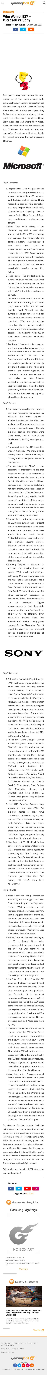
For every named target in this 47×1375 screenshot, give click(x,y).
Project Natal (22, 215)
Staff (22, 1349)
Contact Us (5, 1349)
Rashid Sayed (19, 25)
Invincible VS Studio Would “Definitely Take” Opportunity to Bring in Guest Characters (24, 1313)
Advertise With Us (7, 1352)
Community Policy (7, 1345)
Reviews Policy (31, 1343)
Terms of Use (5, 1343)
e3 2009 (30, 1193)
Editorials (8, 12)
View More (23, 1269)
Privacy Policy (18, 1343)
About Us (14, 1349)
